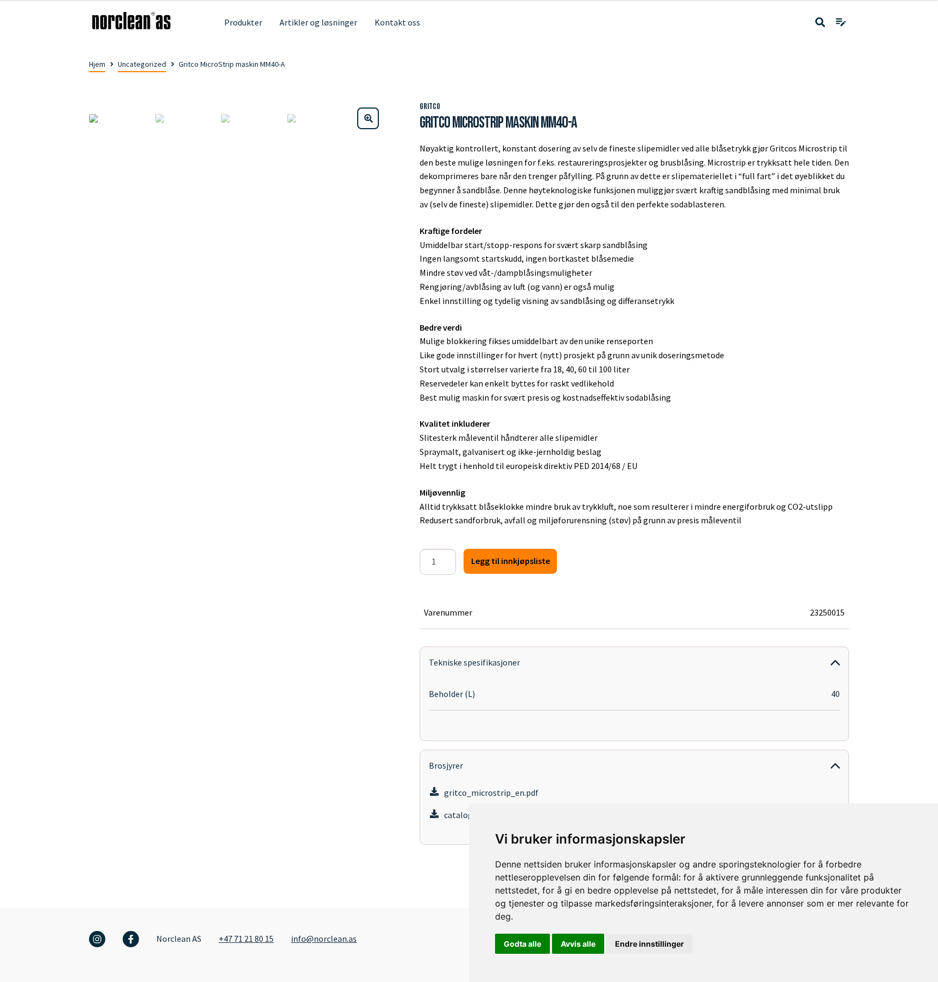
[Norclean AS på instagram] (97, 939)
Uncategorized (142, 64)
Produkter (243, 22)
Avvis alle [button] (578, 943)
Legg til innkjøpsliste (510, 560)
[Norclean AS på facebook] (131, 939)
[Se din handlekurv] (841, 23)
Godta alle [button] (522, 943)
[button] (368, 118)
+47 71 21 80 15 (246, 938)
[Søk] (820, 23)
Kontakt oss (397, 22)
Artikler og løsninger (318, 22)
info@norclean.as (324, 938)
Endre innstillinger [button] (649, 943)
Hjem (97, 64)
